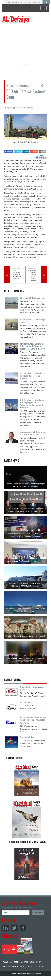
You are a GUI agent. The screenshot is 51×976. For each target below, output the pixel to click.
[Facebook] (23, 928)
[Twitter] (14, 928)
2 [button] (25, 64)
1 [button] (21, 64)
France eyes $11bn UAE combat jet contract (32, 320)
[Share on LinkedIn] (25, 150)
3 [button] (29, 64)
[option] (24, 43)
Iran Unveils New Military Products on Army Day (17, 275)
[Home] (15, 19)
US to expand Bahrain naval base (32, 297)
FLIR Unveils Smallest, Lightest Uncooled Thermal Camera (32, 275)
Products (29, 108)
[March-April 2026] (26, 781)
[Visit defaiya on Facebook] (8, 150)
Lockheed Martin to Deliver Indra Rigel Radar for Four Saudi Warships (32, 376)
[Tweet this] (17, 150)
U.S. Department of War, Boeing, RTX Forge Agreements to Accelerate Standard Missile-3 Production (32, 403)
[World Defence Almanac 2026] (26, 864)
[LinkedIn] (5, 928)
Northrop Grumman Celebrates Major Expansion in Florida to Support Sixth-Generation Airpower (33, 346)
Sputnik (9, 108)
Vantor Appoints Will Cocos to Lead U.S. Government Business (33, 433)
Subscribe (17, 946)
